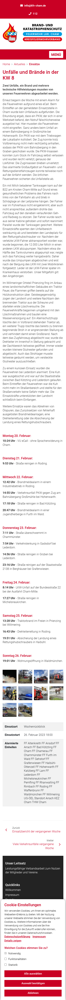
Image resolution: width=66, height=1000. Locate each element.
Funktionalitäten (17, 959)
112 (35, 13)
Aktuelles (19, 64)
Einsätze (34, 64)
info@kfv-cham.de (35, 5)
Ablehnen (33, 993)
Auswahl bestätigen (33, 983)
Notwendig (14, 953)
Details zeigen (12, 940)
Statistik (13, 964)
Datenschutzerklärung (17, 936)
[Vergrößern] (10, 677)
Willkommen (13, 890)
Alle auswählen (33, 973)
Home (6, 64)
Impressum (12, 895)
